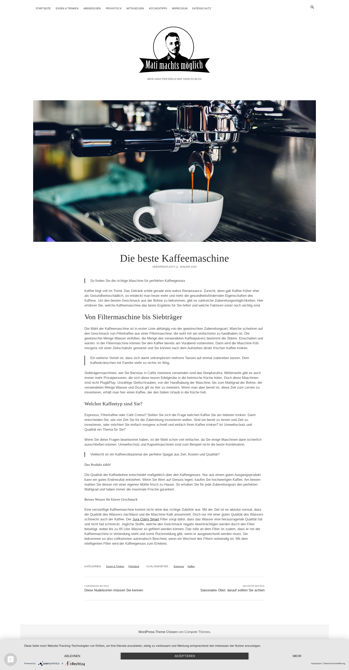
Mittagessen (135, 8)
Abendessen (92, 8)
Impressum (179, 8)
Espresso (179, 566)
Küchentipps (158, 8)
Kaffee (191, 566)
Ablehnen (72, 656)
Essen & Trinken (67, 8)
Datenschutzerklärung (334, 663)
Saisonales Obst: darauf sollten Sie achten (232, 590)
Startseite (43, 8)
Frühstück (114, 8)
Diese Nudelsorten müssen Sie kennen (113, 590)
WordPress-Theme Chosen (158, 632)
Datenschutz (201, 8)
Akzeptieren (184, 656)
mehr (297, 656)
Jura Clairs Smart (145, 519)
